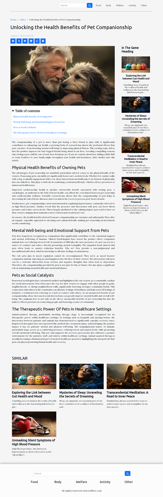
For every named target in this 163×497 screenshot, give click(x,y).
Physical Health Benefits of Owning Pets (32, 116)
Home (13, 19)
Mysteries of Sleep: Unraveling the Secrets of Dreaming (136, 118)
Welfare (120, 5)
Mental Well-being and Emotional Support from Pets (39, 122)
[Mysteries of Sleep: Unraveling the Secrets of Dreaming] (136, 105)
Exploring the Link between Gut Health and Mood (136, 78)
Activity (132, 5)
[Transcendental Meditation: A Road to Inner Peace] (136, 145)
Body (108, 5)
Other (144, 5)
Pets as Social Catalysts (24, 127)
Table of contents (27, 111)
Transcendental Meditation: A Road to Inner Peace (136, 159)
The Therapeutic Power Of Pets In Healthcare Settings (40, 132)
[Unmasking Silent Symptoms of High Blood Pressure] (136, 185)
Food (98, 5)
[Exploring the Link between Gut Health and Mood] (136, 64)
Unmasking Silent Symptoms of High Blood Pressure (136, 199)
